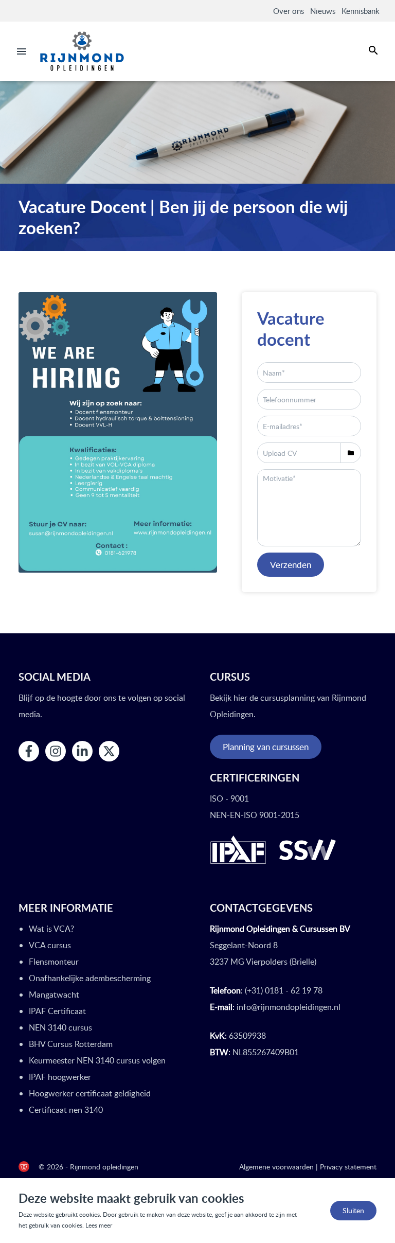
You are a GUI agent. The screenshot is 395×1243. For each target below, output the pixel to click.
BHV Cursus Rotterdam (71, 1044)
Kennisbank (361, 11)
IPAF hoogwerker (60, 1076)
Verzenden (290, 565)
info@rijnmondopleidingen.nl (288, 1007)
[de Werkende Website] (24, 1166)
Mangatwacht (54, 994)
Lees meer (98, 1225)
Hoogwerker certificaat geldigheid (90, 1093)
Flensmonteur (54, 961)
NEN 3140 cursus (60, 1027)
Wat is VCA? (51, 928)
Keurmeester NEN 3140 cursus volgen (97, 1060)
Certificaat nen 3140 (66, 1109)
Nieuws (322, 11)
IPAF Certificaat (57, 1011)
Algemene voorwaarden (276, 1166)
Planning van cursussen (266, 747)
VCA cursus (50, 945)
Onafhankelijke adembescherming (90, 978)
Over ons (288, 11)
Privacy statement (348, 1166)
